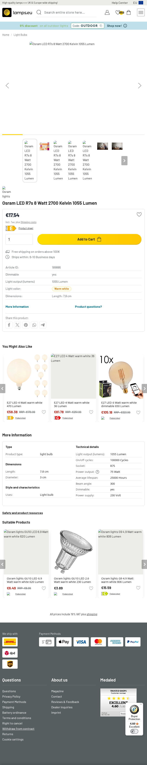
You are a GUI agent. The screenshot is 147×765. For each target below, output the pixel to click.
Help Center (120, 2)
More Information (17, 306)
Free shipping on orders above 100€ (36, 251)
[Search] (39, 12)
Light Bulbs (20, 34)
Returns (7, 734)
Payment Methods (14, 702)
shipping (92, 614)
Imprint (56, 712)
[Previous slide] (23, 160)
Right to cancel (12, 723)
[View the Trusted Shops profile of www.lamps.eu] (122, 702)
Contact (56, 696)
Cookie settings (13, 739)
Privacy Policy (11, 696)
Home (5, 34)
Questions (9, 691)
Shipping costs (28, 222)
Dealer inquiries (62, 707)
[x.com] (17, 325)
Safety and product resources (22, 513)
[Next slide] (124, 160)
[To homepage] (17, 12)
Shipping (8, 707)
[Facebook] (9, 325)
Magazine (57, 691)
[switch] (134, 731)
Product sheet (26, 228)
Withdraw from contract (18, 728)
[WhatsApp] (34, 325)
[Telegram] (42, 325)
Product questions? (88, 306)
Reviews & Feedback (65, 702)
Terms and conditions (16, 718)
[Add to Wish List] (139, 214)
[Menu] (141, 705)
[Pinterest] (25, 325)
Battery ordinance (14, 712)
